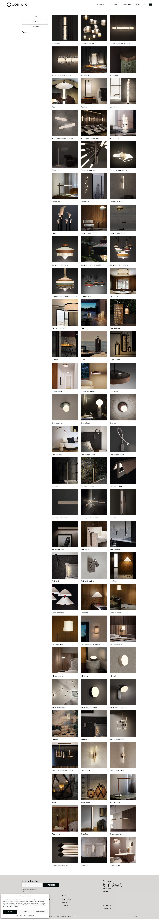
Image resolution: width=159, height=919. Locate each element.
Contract (113, 4)
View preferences (40, 911)
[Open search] (144, 4)
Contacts (65, 905)
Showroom (127, 4)
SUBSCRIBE (51, 885)
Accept (10, 911)
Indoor (35, 16)
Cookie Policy (19, 915)
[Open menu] (151, 5)
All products (35, 26)
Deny (25, 911)
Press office (66, 902)
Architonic (106, 891)
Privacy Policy (107, 905)
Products (100, 4)
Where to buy (66, 899)
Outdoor (35, 21)
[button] (46, 896)
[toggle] (21, 32)
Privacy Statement (29, 915)
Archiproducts (107, 888)
